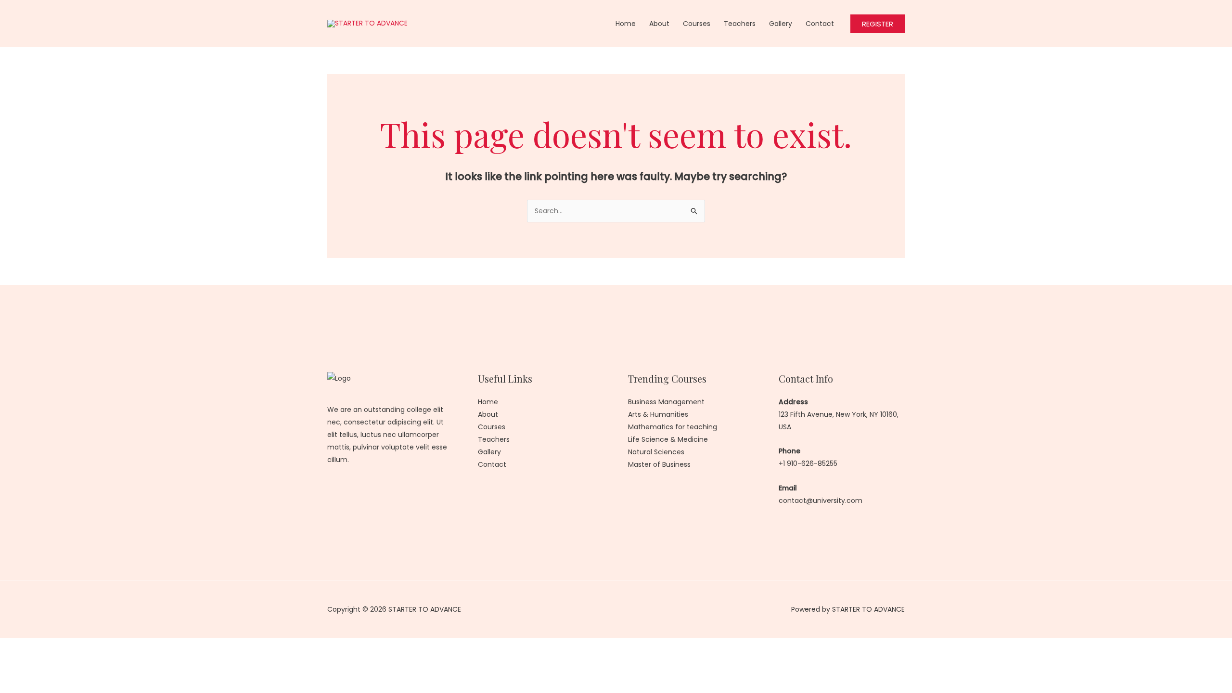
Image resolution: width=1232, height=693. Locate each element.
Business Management (666, 402)
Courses (696, 23)
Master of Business (659, 464)
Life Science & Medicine (668, 439)
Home (626, 23)
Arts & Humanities (658, 414)
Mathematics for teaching (672, 427)
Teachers (740, 23)
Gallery (780, 23)
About (659, 23)
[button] (877, 23)
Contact (820, 23)
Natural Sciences (656, 452)
